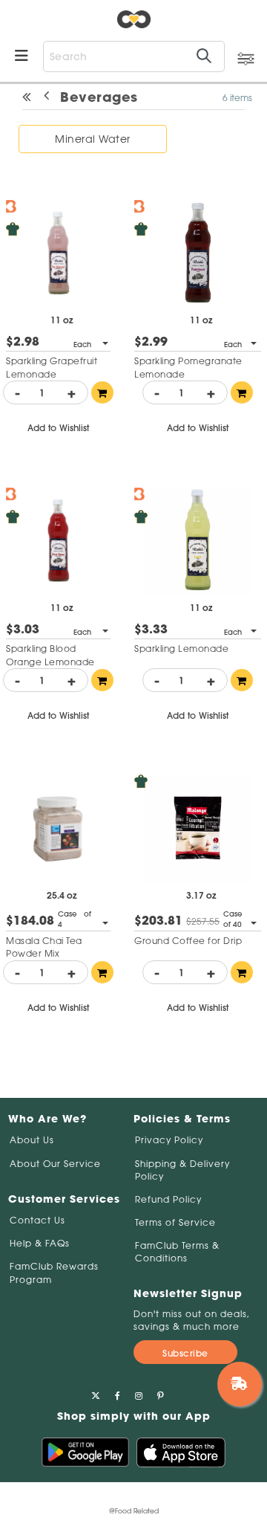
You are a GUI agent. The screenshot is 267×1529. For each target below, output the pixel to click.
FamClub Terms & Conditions (177, 1251)
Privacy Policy (169, 1140)
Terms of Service (175, 1222)
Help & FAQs (40, 1243)
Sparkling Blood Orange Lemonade (50, 654)
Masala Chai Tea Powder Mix (44, 947)
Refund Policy (168, 1199)
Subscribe (185, 1353)
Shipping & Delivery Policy (182, 1170)
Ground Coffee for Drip (188, 940)
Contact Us (37, 1220)
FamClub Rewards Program (54, 1272)
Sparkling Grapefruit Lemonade (51, 367)
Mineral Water (93, 139)
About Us (32, 1140)
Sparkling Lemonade (181, 648)
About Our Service (55, 1163)
